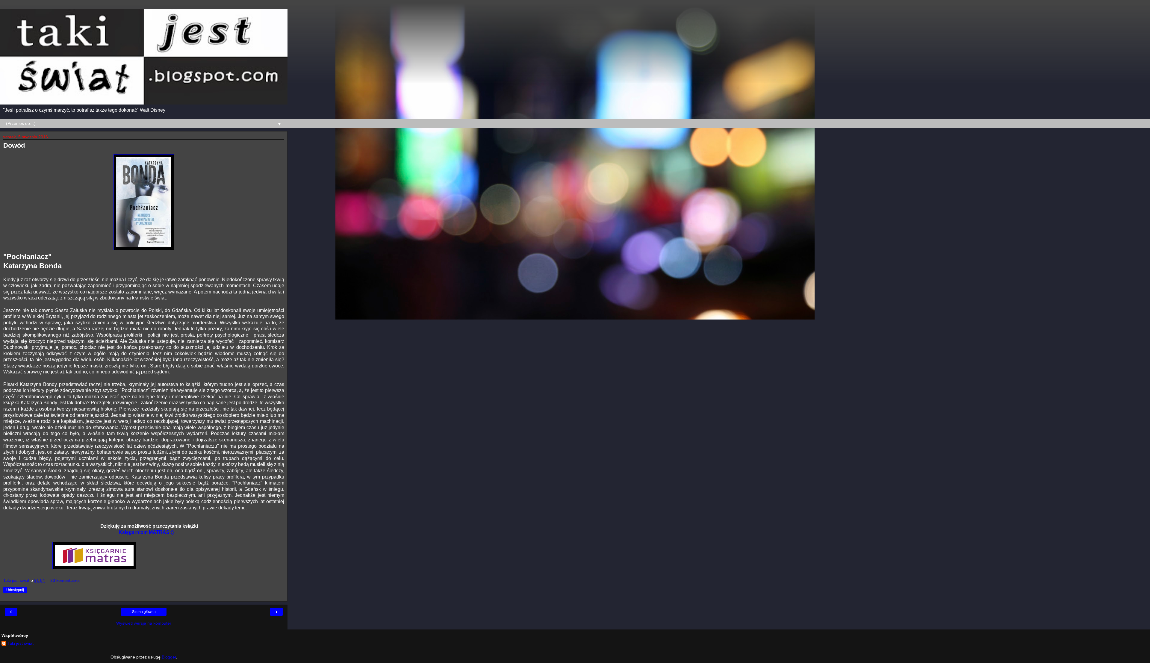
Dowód (14, 145)
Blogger (169, 657)
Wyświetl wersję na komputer (143, 623)
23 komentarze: (65, 580)
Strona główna (144, 612)
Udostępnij (15, 590)
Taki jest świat (20, 643)
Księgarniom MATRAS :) (144, 532)
